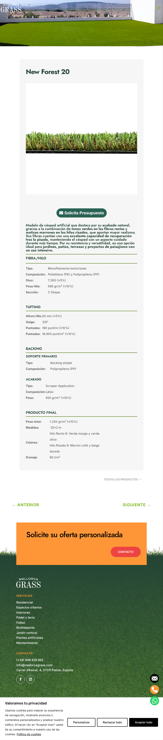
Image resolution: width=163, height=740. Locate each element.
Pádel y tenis (25, 617)
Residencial (24, 602)
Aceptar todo (143, 722)
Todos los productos (121, 479)
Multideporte (25, 627)
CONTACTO (126, 551)
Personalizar (81, 722)
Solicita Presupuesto (84, 213)
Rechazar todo (112, 722)
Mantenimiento (27, 643)
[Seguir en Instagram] (30, 679)
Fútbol (20, 623)
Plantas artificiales (29, 638)
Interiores (23, 612)
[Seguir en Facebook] (20, 679)
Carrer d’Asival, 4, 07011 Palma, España (44, 670)
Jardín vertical (26, 633)
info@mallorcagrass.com (34, 665)
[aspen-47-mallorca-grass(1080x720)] (81, 193)
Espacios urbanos (29, 607)
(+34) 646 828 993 (29, 660)
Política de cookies (29, 734)
